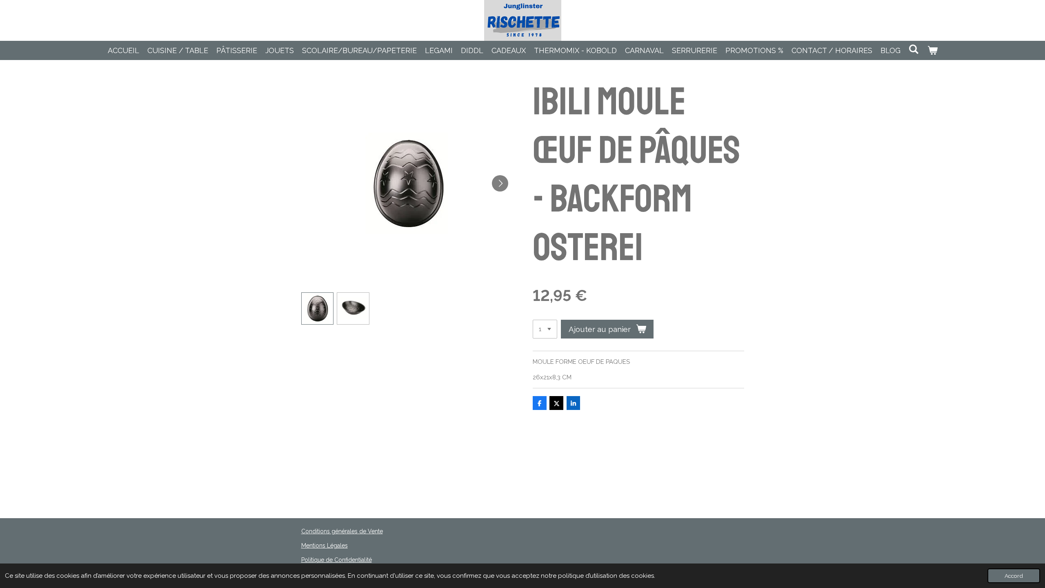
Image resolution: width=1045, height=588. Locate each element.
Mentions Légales (324, 545)
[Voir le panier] (932, 50)
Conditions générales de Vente (342, 531)
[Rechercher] (914, 49)
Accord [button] (1014, 575)
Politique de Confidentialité (336, 560)
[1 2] (545, 329)
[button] (317, 308)
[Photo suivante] (500, 183)
